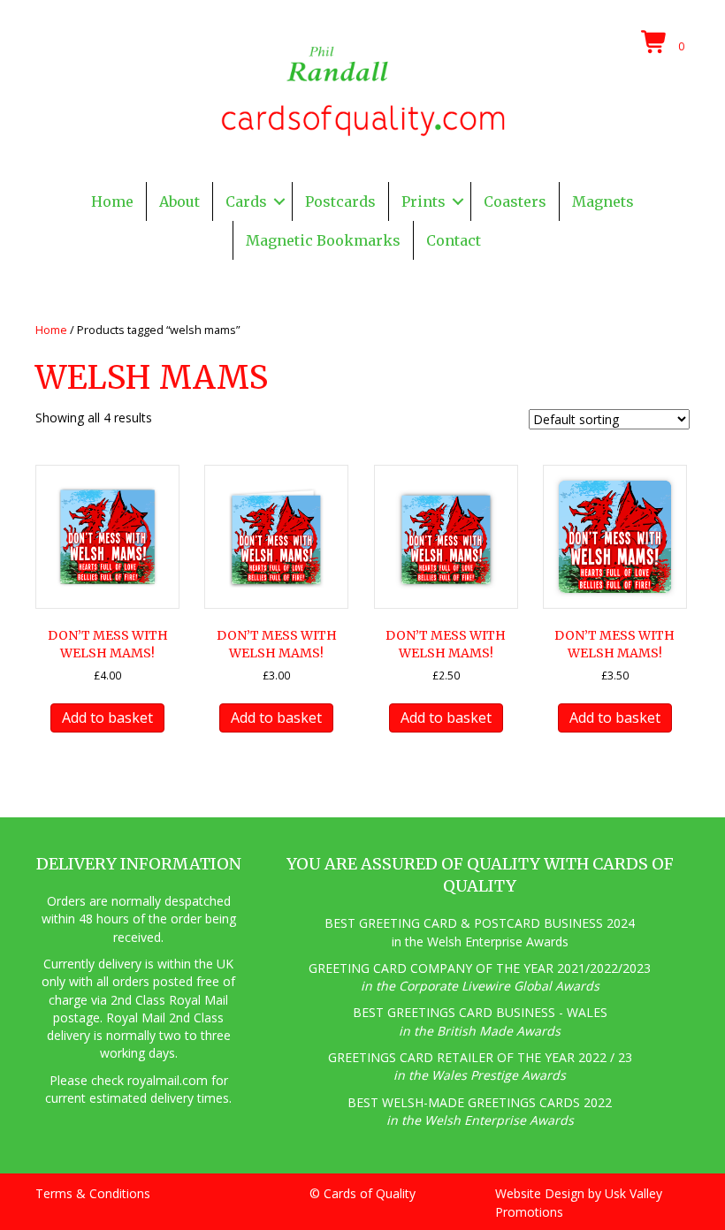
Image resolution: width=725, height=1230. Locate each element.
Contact (453, 240)
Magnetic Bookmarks (323, 240)
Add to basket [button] (107, 717)
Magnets (603, 201)
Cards (246, 201)
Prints (423, 201)
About (179, 201)
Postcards (340, 201)
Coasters (515, 201)
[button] (279, 201)
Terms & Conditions (92, 1193)
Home (112, 201)
